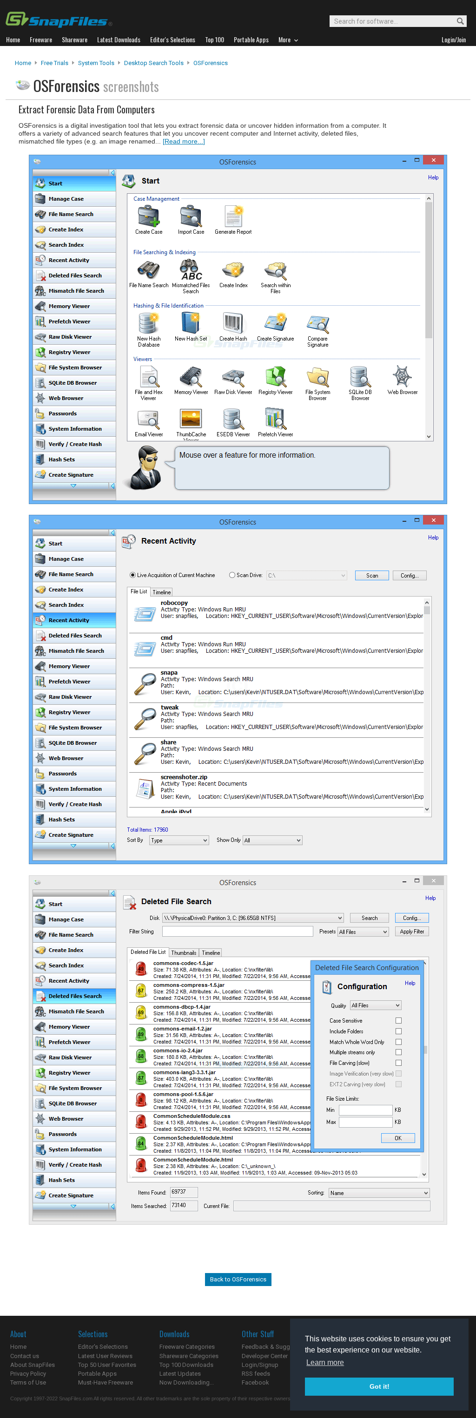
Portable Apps (97, 1373)
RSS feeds (256, 1373)
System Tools (96, 62)
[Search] (456, 21)
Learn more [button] (325, 1362)
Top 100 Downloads (186, 1364)
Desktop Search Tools (154, 62)
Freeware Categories (187, 1346)
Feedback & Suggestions (276, 1346)
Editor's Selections (103, 1346)
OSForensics (210, 62)
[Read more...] (184, 141)
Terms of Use (28, 1382)
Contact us (24, 1355)
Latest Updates (180, 1373)
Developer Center (265, 1355)
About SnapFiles (32, 1364)
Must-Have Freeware (105, 1382)
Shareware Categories (188, 1355)
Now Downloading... (186, 1382)
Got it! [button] (380, 1386)
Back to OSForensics (238, 1279)
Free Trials (54, 62)
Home (23, 62)
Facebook (255, 1382)
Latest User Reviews (105, 1355)
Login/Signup (260, 1364)
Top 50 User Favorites (107, 1364)
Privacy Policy (28, 1373)
